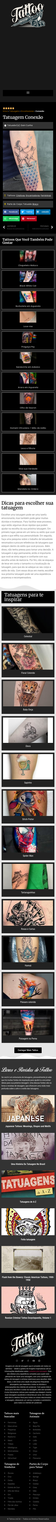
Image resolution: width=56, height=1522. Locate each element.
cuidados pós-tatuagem (38, 1371)
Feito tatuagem (28, 1239)
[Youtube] (34, 1361)
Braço (35, 204)
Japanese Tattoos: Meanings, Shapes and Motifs (28, 1126)
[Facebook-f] (28, 1361)
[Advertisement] (28, 57)
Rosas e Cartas (28, 929)
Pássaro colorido (28, 1002)
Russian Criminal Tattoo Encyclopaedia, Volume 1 (28, 1317)
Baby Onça (28, 709)
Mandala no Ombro (28, 489)
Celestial (28, 636)
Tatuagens (14, 111)
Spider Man (28, 855)
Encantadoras (27, 111)
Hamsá (28, 965)
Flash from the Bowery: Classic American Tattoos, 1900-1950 (28, 1278)
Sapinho (28, 782)
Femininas (46, 195)
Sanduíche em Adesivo (28, 367)
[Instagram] (17, 1361)
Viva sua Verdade (28, 468)
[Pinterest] (39, 1361)
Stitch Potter (28, 819)
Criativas (20, 195)
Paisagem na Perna (28, 1038)
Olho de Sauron (28, 407)
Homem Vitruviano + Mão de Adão (28, 428)
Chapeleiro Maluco (28, 265)
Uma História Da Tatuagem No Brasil (28, 1164)
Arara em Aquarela (28, 387)
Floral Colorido (28, 673)
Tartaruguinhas (28, 892)
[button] (28, 92)
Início (5, 111)
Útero (28, 746)
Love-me (28, 326)
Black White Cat (28, 285)
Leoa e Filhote (28, 448)
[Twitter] (22, 1361)
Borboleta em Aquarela (28, 306)
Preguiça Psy (28, 346)
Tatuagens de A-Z (28, 1201)
